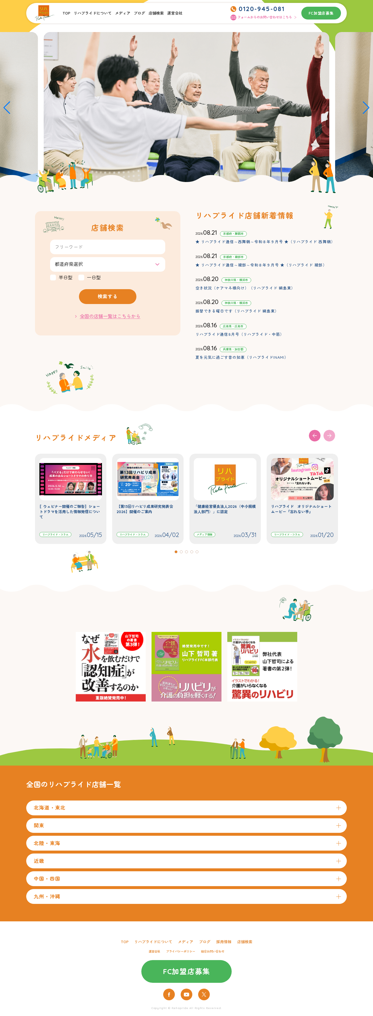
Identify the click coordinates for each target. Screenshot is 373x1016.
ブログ (139, 13)
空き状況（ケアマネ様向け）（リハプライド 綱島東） (245, 288)
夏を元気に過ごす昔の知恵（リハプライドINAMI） (242, 357)
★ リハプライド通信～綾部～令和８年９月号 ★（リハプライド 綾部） (261, 265)
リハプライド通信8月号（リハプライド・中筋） (240, 334)
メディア (122, 13)
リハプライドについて (93, 13)
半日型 (66, 277)
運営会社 (174, 13)
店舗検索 (156, 13)
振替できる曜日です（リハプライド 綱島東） (237, 311)
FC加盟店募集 (321, 13)
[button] (7, 107)
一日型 (94, 277)
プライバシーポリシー (180, 951)
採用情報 (223, 941)
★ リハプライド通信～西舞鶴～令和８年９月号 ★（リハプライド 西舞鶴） (265, 241)
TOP (66, 13)
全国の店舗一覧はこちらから (110, 316)
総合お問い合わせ (212, 951)
